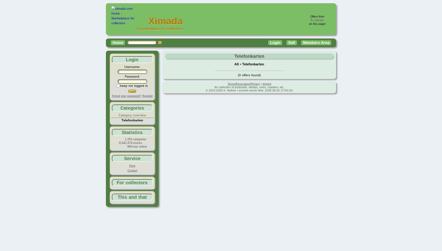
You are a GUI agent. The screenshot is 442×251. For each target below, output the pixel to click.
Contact (132, 170)
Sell (291, 43)
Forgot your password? (126, 96)
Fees (132, 165)
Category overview (132, 115)
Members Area (316, 43)
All (237, 64)
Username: (132, 67)
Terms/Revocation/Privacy (243, 84)
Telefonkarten (253, 64)
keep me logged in (134, 86)
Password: (132, 76)
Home (118, 43)
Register (147, 96)
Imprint (267, 84)
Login (275, 43)
